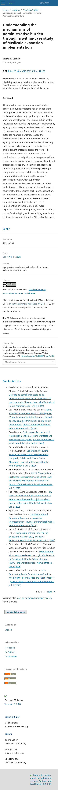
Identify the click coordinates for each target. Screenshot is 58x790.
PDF (8, 229)
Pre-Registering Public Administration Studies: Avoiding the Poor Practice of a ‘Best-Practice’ (31, 574)
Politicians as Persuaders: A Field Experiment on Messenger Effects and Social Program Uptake (30, 436)
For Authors (9, 652)
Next (49, 591)
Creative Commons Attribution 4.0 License (28, 303)
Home (5, 10)
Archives (16, 10)
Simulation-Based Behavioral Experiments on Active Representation (28, 518)
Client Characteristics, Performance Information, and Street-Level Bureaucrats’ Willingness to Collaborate (31, 477)
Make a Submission (16, 612)
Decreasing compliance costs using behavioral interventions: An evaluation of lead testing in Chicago (30, 398)
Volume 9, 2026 (13, 704)
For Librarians (10, 656)
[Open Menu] (3, 3)
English (8, 629)
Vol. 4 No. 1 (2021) (31, 10)
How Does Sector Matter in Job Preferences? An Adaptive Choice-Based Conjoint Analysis (30, 495)
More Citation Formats (15, 362)
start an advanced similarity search (34, 597)
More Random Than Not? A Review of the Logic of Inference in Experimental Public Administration (31, 555)
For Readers (9, 647)
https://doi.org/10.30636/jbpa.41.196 (26, 71)
